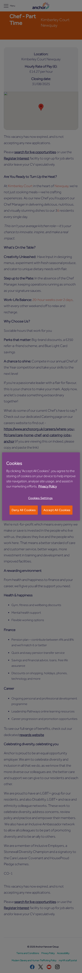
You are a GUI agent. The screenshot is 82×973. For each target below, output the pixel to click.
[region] (41, 486)
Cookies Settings (40, 498)
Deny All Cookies (24, 510)
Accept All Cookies (56, 510)
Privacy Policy (47, 486)
